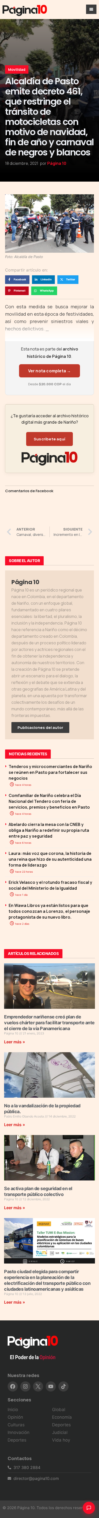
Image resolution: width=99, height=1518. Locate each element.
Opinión (15, 1417)
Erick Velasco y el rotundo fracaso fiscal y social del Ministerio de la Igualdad (50, 885)
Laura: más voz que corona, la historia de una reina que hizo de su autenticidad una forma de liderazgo (50, 859)
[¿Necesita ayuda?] (89, 1508)
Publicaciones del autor (40, 727)
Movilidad (16, 69)
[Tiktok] (63, 1386)
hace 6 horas (22, 842)
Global (58, 1409)
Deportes (17, 1440)
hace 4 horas (22, 784)
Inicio (13, 1409)
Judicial (60, 1432)
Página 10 (56, 163)
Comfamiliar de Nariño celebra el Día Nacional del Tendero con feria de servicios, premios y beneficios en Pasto (49, 801)
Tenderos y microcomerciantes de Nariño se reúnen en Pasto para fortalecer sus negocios (50, 772)
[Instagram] (25, 1386)
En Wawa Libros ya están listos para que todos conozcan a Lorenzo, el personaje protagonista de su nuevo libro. (49, 911)
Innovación (18, 1432)
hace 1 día (21, 894)
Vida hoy (61, 1440)
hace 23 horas (23, 871)
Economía (62, 1417)
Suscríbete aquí (49, 439)
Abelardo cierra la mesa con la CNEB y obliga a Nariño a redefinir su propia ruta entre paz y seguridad (49, 830)
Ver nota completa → (49, 371)
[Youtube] (51, 1386)
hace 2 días (21, 923)
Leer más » (14, 1041)
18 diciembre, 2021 (21, 163)
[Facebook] (13, 1386)
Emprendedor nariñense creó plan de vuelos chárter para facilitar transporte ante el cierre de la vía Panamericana (49, 1022)
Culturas (16, 1424)
